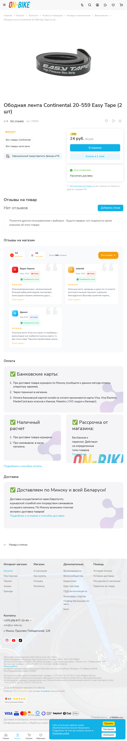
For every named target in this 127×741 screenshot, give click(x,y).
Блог (66, 609)
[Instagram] (7, 640)
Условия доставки (103, 576)
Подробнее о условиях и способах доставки (37, 516)
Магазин (39, 564)
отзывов (45, 691)
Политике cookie (60, 733)
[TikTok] (20, 640)
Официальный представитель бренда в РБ (35, 156)
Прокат (8, 581)
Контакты (39, 586)
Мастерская (11, 576)
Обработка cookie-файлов (43, 722)
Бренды (8, 591)
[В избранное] (106, 121)
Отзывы (38, 581)
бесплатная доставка (81, 186)
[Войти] (97, 4)
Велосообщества (73, 576)
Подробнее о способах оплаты (23, 466)
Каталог (8, 571)
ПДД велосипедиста (75, 591)
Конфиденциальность (16, 722)
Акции (7, 586)
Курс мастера (71, 586)
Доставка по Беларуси (16, 719)
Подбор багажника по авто (76, 602)
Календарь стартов (75, 596)
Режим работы (11, 666)
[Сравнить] (113, 121)
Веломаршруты (72, 571)
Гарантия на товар (104, 586)
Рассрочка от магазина (106, 581)
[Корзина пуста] (121, 4)
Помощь (98, 564)
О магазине (40, 571)
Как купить (40, 576)
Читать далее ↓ (18, 299)
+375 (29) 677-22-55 (16, 620)
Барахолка (70, 581)
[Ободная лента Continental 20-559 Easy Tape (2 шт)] (63, 62)
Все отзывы (106, 255)
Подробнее (79, 454)
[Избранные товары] (113, 4)
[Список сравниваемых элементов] (105, 4)
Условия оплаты (102, 571)
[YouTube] (14, 640)
